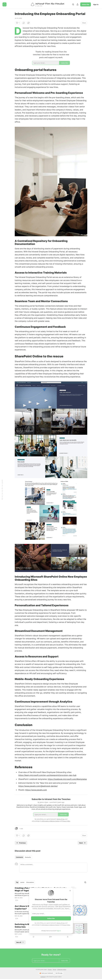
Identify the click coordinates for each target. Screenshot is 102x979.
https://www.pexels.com (36, 790)
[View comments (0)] (24, 23)
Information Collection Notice (50, 925)
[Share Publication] (77, 4)
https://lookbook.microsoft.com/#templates (67, 779)
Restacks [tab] (28, 857)
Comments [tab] (19, 857)
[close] (70, 890)
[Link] (12, 69)
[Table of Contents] (2, 489)
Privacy (50, 969)
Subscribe (85, 4)
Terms (54, 969)
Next (81, 843)
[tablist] (23, 857)
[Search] (73, 4)
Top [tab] (17, 882)
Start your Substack (47, 973)
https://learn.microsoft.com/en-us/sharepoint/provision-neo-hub (47, 775)
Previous (22, 843)
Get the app (58, 973)
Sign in (95, 4)
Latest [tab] (22, 882)
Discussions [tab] (30, 882)
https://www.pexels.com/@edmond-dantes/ (38, 786)
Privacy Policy (66, 925)
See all (18, 942)
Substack (42, 977)
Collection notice (61, 969)
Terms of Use (60, 923)
